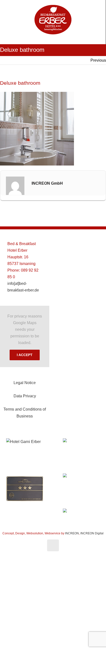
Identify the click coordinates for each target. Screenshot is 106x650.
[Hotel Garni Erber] (24, 441)
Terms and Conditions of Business (24, 412)
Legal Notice (25, 383)
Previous (98, 60)
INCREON (72, 533)
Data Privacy (25, 396)
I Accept (25, 355)
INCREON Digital (92, 533)
